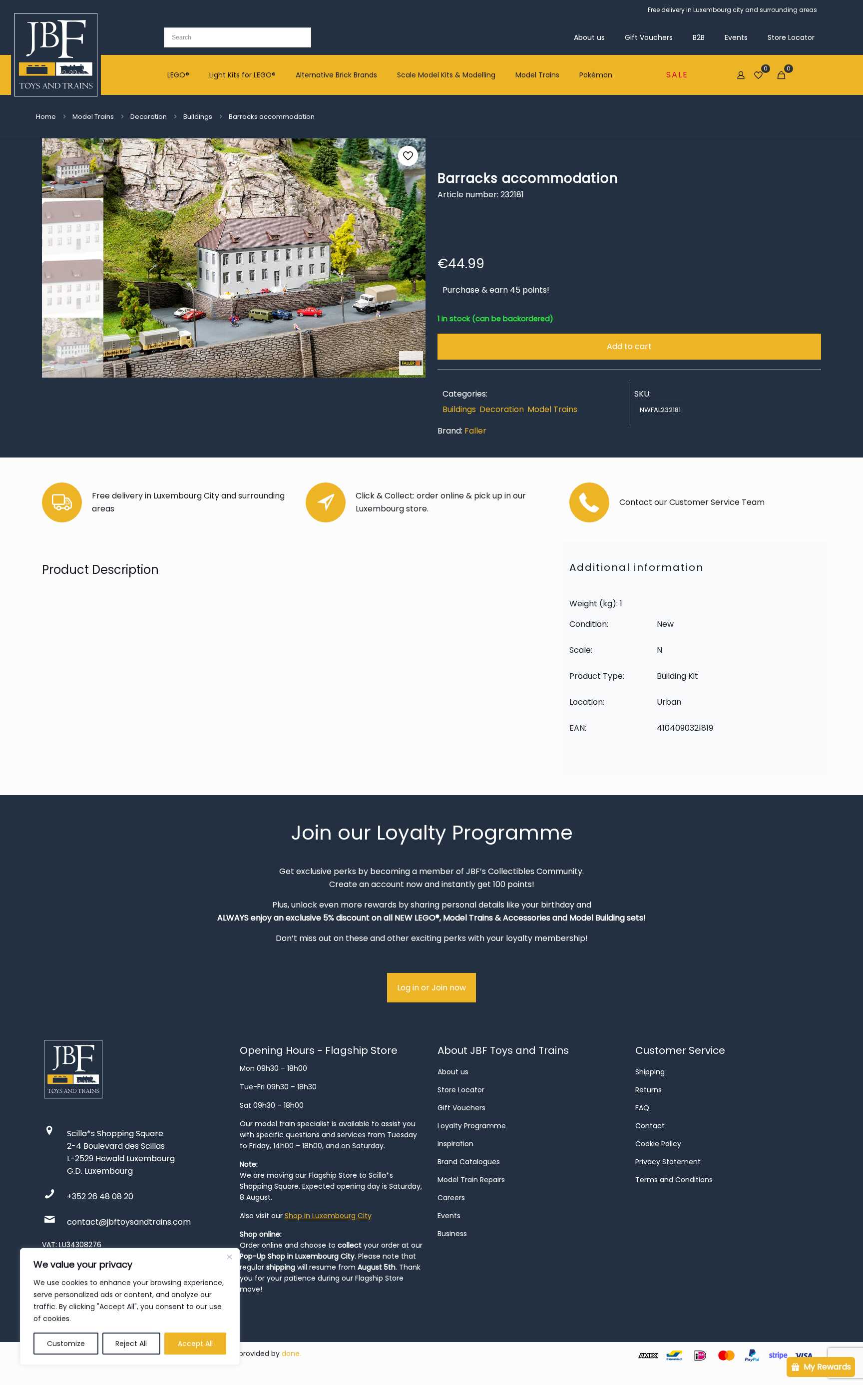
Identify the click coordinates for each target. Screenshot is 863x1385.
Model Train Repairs (471, 1180)
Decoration (148, 116)
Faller (475, 431)
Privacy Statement (668, 1162)
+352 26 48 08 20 (100, 1196)
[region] (130, 1306)
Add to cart (629, 346)
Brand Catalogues (468, 1162)
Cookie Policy (658, 1144)
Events (448, 1216)
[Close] (229, 1257)
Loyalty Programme (471, 1126)
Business (452, 1234)
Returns (648, 1090)
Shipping (650, 1072)
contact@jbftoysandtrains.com (129, 1222)
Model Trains (93, 116)
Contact (650, 1126)
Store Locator (460, 1090)
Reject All (131, 1344)
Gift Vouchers (461, 1108)
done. (291, 1354)
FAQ (642, 1108)
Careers (451, 1198)
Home (46, 116)
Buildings (197, 116)
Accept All (195, 1344)
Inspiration (455, 1144)
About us (452, 1072)
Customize (66, 1344)
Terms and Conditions (674, 1180)
